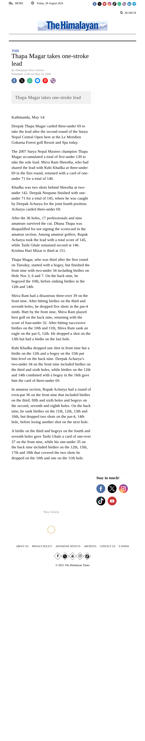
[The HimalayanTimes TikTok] (114, 3)
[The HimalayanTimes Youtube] (104, 3)
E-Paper (124, 546)
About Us (22, 546)
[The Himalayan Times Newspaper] (72, 25)
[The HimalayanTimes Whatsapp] (119, 3)
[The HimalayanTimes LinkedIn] (129, 3)
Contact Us (107, 546)
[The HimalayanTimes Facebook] (95, 3)
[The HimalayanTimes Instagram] (109, 3)
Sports (15, 50)
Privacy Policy (42, 546)
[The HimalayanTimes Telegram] (134, 3)
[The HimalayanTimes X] (100, 3)
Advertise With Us (68, 546)
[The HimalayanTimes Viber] (124, 3)
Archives (90, 546)
